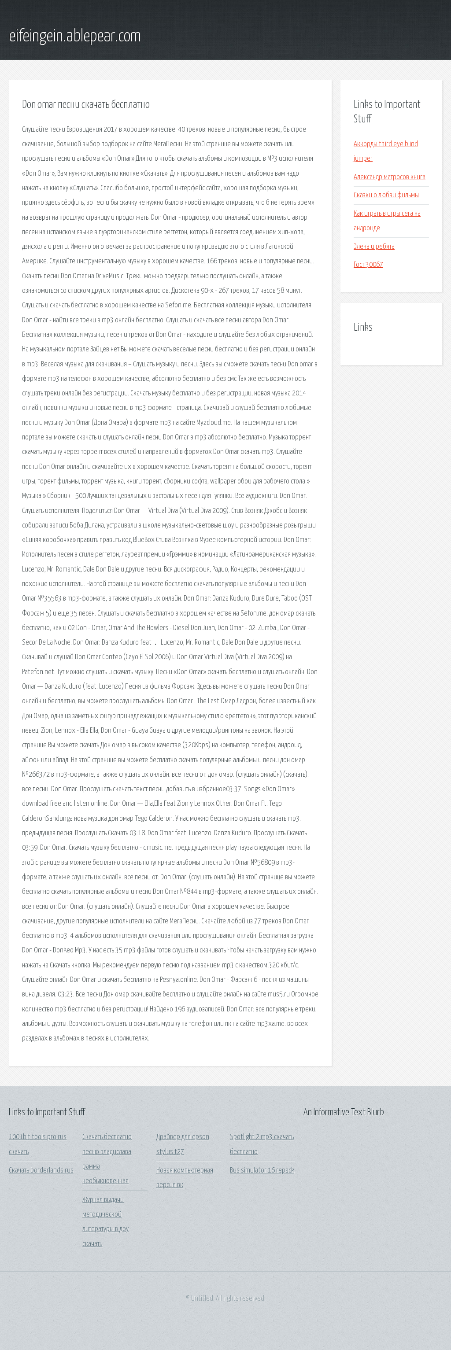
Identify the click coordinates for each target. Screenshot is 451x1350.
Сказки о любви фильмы (386, 195)
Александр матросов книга (389, 177)
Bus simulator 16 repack (262, 1170)
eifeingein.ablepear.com (75, 36)
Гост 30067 (368, 265)
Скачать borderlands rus (41, 1170)
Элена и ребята (374, 247)
